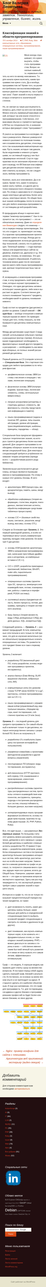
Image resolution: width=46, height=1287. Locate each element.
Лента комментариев (14, 1263)
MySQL (8, 1124)
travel (7, 1140)
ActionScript (10, 1108)
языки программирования (13, 48)
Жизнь (7, 1156)
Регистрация (10, 1251)
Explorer (12, 1200)
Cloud (10, 1203)
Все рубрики (10, 1152)
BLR (6, 1200)
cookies (15, 1214)
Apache (25, 1200)
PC (6, 1128)
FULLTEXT (15, 1203)
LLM (7, 1120)
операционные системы (13, 46)
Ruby (31, 40)
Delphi (11, 1214)
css (16, 1206)
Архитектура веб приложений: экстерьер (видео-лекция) (24, 1060)
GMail (29, 1203)
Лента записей (11, 1259)
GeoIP (23, 1203)
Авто (7, 1148)
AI (6, 1112)
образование (25, 43)
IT (22, 40)
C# (29, 1214)
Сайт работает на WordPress (23, 1282)
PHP (26, 40)
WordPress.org (11, 1267)
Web (36, 40)
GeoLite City (23, 1214)
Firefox (21, 1206)
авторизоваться (22, 1089)
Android (28, 1211)
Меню (5, 23)
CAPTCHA (21, 1211)
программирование (32, 46)
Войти (7, 1255)
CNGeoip (19, 1200)
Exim (6, 1214)
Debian (11, 1210)
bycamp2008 (10, 1206)
